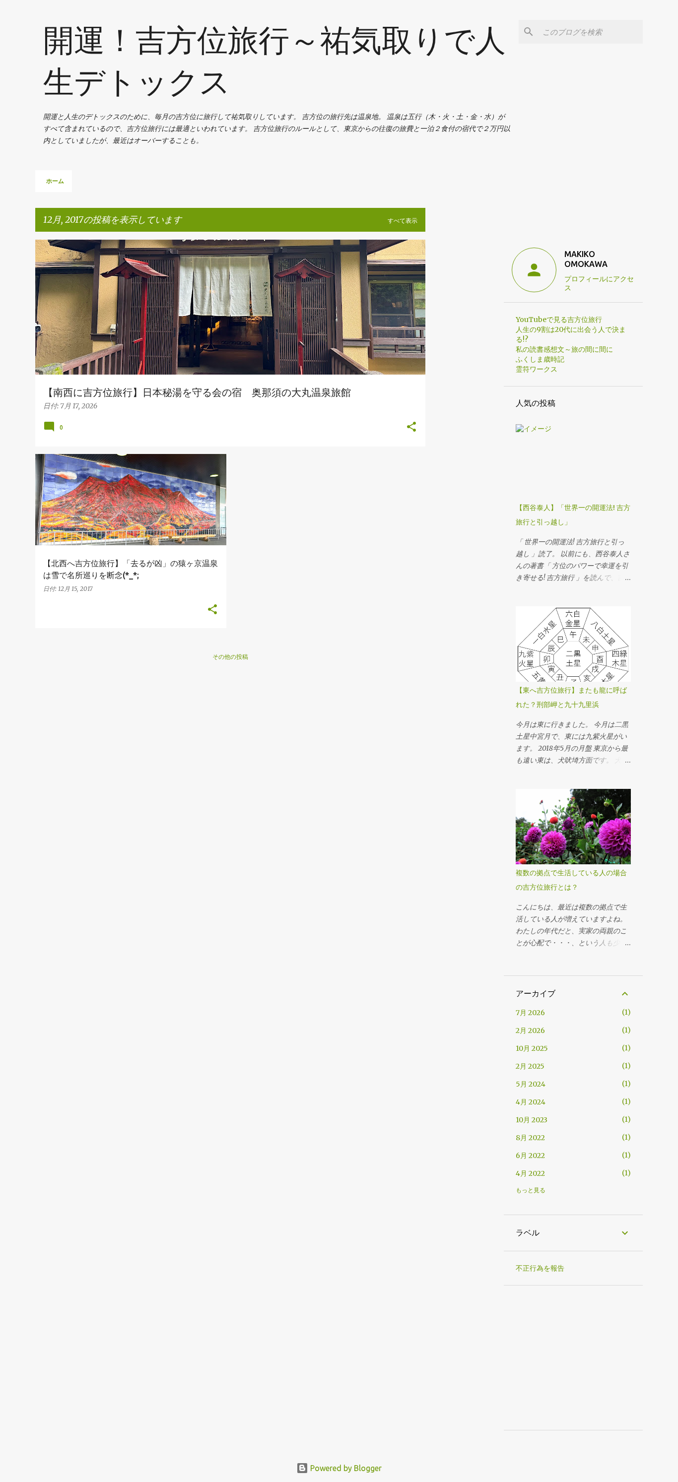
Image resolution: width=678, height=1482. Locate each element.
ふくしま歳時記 (540, 359)
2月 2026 (530, 1030)
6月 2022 (530, 1155)
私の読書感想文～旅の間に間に (564, 349)
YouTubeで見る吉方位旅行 (559, 319)
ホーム (55, 181)
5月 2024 (530, 1084)
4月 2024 (530, 1101)
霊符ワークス (536, 369)
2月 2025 (530, 1066)
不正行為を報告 (540, 1268)
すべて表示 (402, 220)
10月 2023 (531, 1119)
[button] (411, 428)
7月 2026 (530, 1012)
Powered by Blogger (345, 1468)
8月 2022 (530, 1137)
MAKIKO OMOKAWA (586, 259)
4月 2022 (530, 1173)
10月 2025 (532, 1048)
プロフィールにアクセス (599, 283)
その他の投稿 (230, 656)
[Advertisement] (464, 388)
